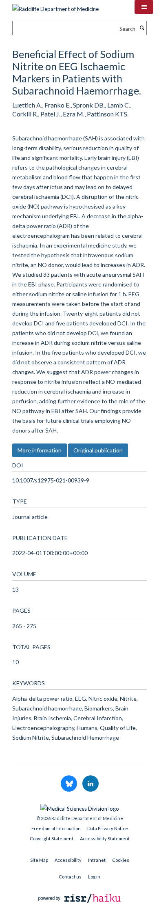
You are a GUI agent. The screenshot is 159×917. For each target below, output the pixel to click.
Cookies (120, 860)
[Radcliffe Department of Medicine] (55, 6)
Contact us (70, 876)
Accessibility (68, 860)
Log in (94, 876)
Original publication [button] (98, 450)
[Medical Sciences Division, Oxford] (79, 807)
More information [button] (40, 450)
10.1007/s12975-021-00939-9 (50, 480)
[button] (144, 7)
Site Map (39, 860)
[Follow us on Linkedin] (90, 784)
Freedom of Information (56, 828)
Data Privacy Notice (107, 828)
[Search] (141, 28)
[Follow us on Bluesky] (69, 784)
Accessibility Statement (105, 838)
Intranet (97, 860)
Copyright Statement (51, 838)
